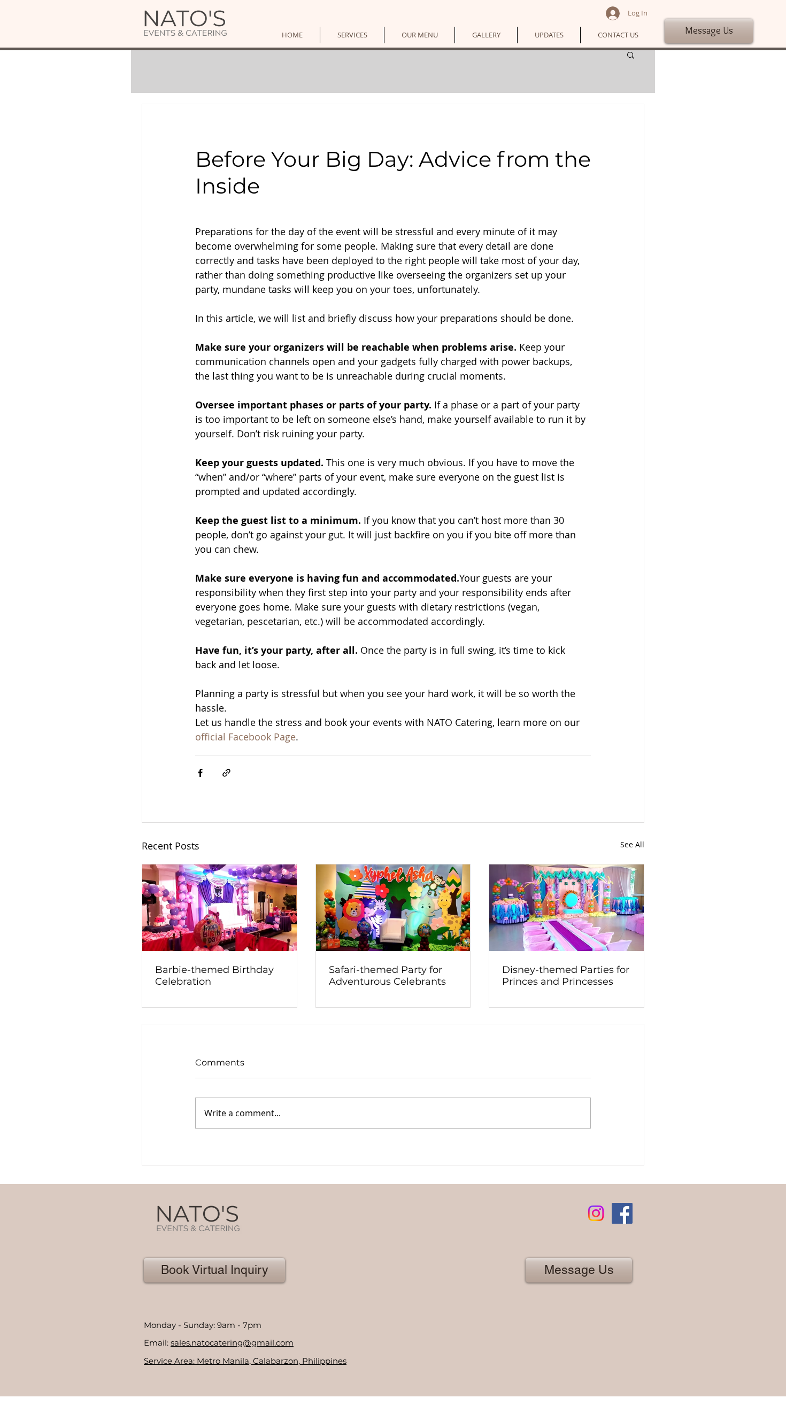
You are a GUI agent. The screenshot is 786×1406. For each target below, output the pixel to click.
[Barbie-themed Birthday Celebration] (219, 907)
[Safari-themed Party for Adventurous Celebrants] (393, 907)
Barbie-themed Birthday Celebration (214, 975)
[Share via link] (226, 773)
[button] (352, 35)
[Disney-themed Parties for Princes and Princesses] (566, 907)
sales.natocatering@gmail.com (232, 1343)
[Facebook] (622, 1213)
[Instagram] (595, 1213)
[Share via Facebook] (200, 773)
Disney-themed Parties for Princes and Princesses (565, 975)
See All (632, 844)
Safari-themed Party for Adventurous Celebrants (387, 975)
